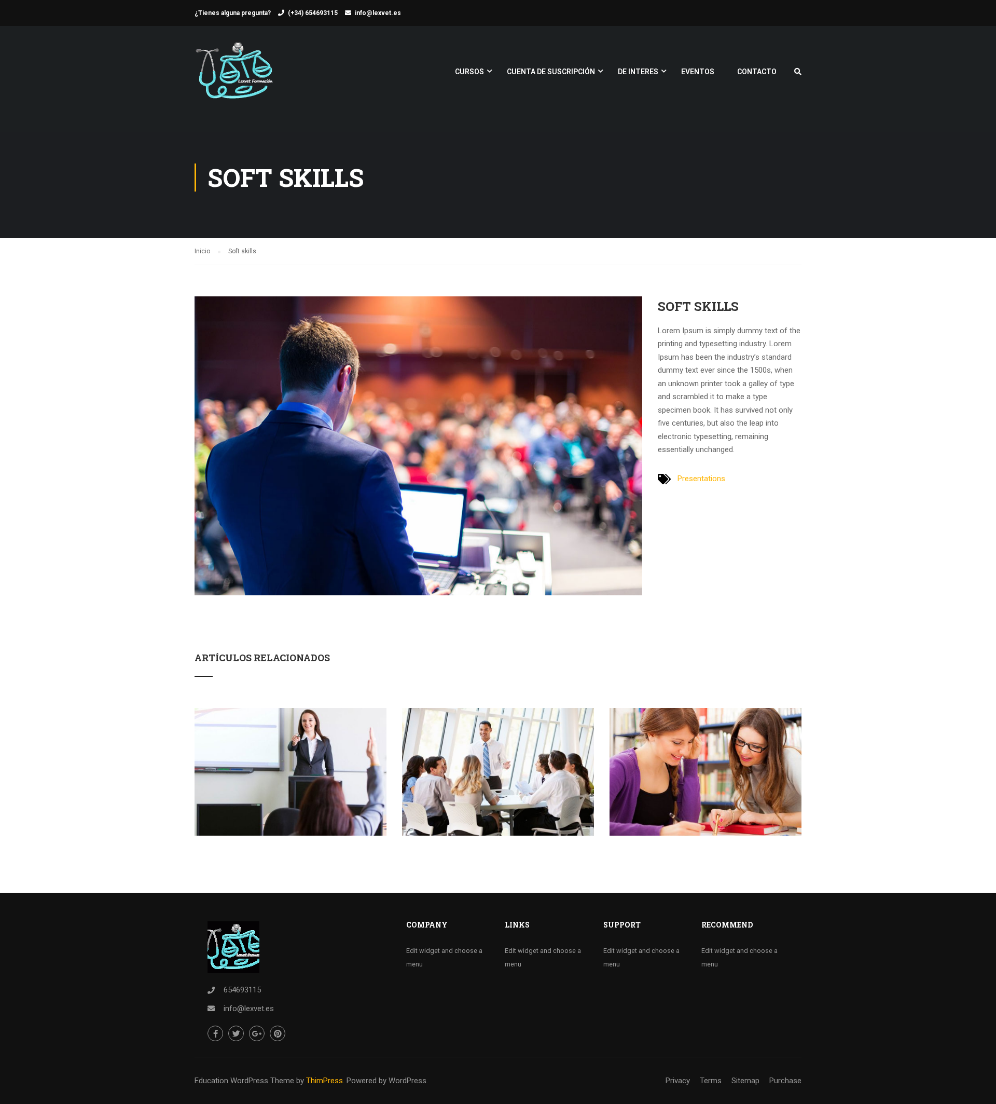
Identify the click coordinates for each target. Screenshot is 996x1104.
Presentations (701, 478)
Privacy (678, 1080)
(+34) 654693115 (313, 13)
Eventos (697, 71)
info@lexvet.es (378, 13)
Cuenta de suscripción (551, 71)
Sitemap (745, 1080)
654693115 (242, 989)
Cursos (469, 71)
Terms (711, 1080)
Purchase (785, 1080)
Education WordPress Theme (244, 1080)
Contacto (757, 71)
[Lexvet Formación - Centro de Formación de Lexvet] (234, 76)
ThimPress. (325, 1080)
